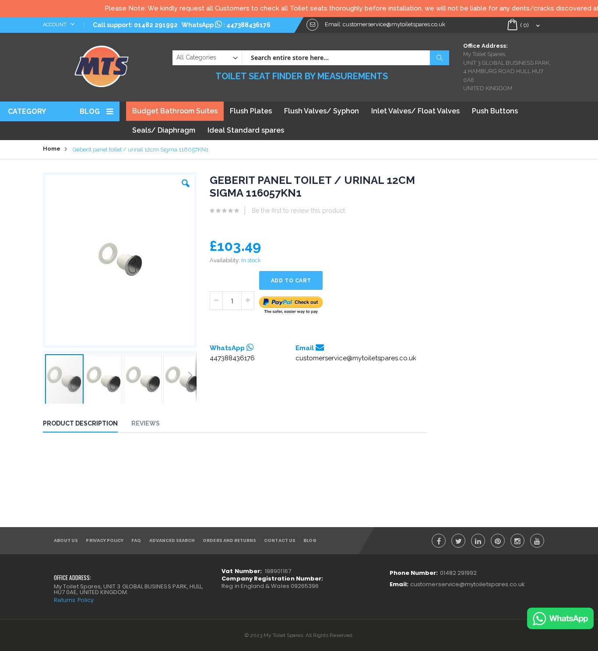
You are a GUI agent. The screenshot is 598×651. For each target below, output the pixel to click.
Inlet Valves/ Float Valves (415, 111)
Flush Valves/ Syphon (321, 111)
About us (66, 540)
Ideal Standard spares (246, 130)
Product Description (80, 423)
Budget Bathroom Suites (175, 111)
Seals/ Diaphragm (163, 130)
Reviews (145, 423)
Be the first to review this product (298, 210)
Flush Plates (251, 111)
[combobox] (345, 57)
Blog (90, 111)
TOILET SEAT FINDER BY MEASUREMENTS (301, 76)
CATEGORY (27, 111)
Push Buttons (495, 111)
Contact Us (279, 540)
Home (51, 148)
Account (55, 25)
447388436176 (248, 24)
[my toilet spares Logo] (102, 64)
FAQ (136, 540)
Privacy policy (104, 540)
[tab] (87, 424)
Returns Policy (74, 600)
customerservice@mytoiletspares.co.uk (355, 358)
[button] (186, 181)
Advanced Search (172, 540)
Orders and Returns (229, 540)
